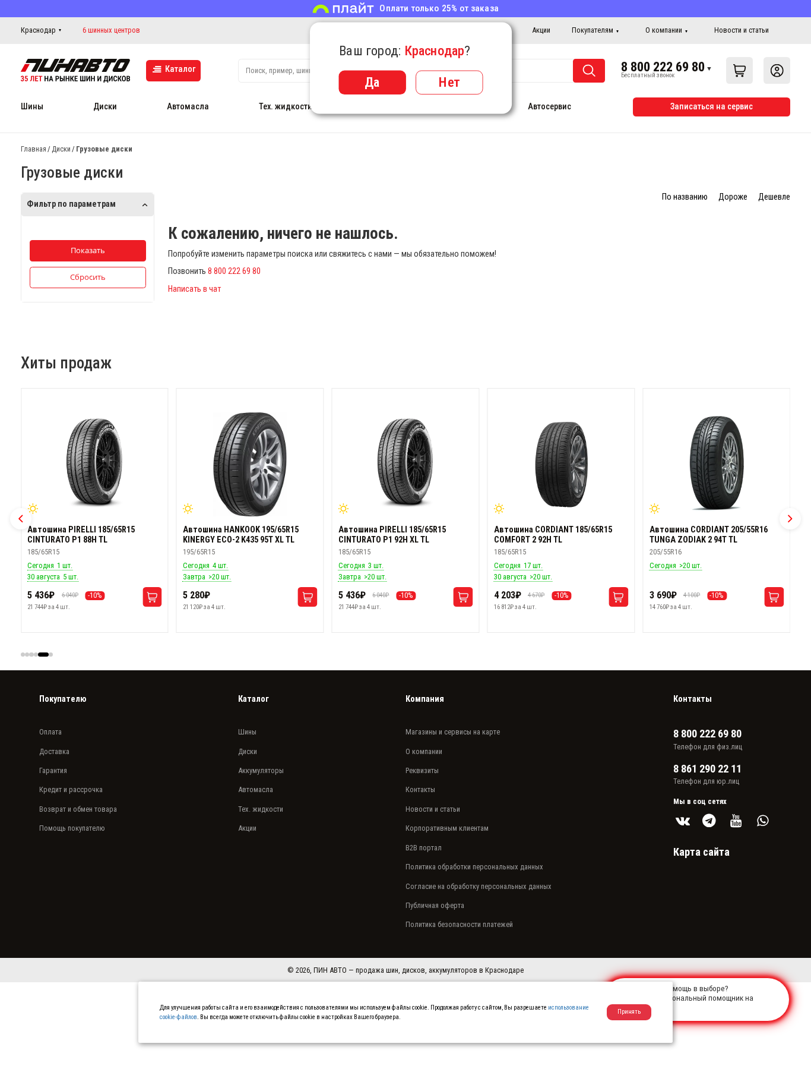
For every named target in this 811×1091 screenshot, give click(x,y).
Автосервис (549, 107)
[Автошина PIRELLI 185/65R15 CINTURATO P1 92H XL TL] (405, 464)
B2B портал (424, 847)
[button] (20, 518)
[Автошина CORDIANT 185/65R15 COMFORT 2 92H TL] (561, 464)
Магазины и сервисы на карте (453, 731)
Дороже (732, 197)
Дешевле (774, 197)
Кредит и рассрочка (71, 789)
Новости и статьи (741, 30)
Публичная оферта (435, 905)
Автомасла (188, 107)
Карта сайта (701, 852)
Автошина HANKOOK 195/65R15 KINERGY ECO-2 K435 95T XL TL (241, 535)
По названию (685, 197)
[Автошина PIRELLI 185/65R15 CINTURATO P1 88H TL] (94, 464)
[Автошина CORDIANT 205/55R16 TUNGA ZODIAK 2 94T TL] (717, 464)
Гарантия (53, 770)
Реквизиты (422, 770)
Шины (32, 107)
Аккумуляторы (261, 770)
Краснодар (38, 30)
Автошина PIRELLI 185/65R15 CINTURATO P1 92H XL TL (392, 535)
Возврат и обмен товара (78, 809)
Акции (541, 30)
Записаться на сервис (711, 107)
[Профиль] (777, 70)
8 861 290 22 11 (707, 769)
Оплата (50, 731)
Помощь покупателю (72, 828)
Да (372, 82)
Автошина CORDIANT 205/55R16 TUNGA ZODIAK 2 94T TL (709, 535)
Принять (629, 1012)
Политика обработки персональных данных (474, 866)
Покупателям (592, 30)
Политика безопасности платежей (459, 924)
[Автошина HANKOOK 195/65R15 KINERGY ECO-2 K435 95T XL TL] (250, 464)
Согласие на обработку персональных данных (479, 886)
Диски (105, 107)
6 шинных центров (111, 30)
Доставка (54, 751)
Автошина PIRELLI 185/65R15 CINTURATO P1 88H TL (81, 535)
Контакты (420, 789)
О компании (663, 30)
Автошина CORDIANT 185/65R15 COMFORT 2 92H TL (553, 535)
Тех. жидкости (285, 107)
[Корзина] (739, 70)
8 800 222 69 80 (663, 66)
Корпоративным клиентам (447, 828)
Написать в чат (194, 289)
